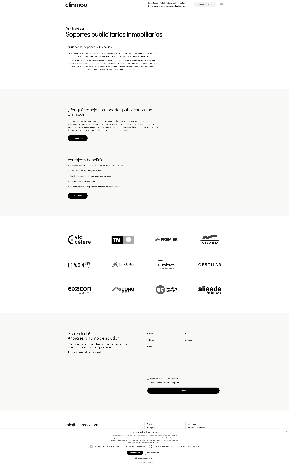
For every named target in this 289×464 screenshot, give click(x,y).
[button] (144, 458)
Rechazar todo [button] (153, 453)
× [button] (286, 431)
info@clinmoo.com (81, 424)
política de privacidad (174, 382)
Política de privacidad (196, 427)
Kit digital (151, 427)
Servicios (150, 424)
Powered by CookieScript (144, 462)
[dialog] (144, 446)
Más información (155, 442)
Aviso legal (192, 424)
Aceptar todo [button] (134, 453)
